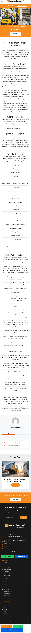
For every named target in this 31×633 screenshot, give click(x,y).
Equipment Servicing (8, 584)
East (4, 607)
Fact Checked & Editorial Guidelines (13, 443)
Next (30, 475)
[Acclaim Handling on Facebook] (8, 5)
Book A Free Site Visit (22, 5)
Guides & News (7, 575)
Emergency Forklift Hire (8, 567)
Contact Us (15, 499)
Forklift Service (7, 598)
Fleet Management (7, 593)
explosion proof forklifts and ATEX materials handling (14, 107)
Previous (1, 475)
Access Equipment (7, 569)
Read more (15, 485)
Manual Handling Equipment (9, 578)
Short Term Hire (7, 566)
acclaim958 (15, 428)
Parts (5, 587)
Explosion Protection (8, 591)
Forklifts (5, 564)
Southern (5, 613)
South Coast (6, 616)
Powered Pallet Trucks (8, 571)
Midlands (5, 609)
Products (5, 562)
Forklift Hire (6, 596)
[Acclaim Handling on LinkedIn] (12, 5)
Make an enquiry (7, 626)
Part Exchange (6, 589)
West (5, 611)
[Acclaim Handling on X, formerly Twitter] (10, 5)
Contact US (15, 33)
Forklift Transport (7, 595)
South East (6, 604)
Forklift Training (7, 573)
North (5, 615)
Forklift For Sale (7, 577)
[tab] (8, 433)
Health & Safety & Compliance (9, 586)
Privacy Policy (26, 621)
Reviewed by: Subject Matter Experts (13, 445)
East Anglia (6, 605)
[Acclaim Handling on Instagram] (14, 5)
